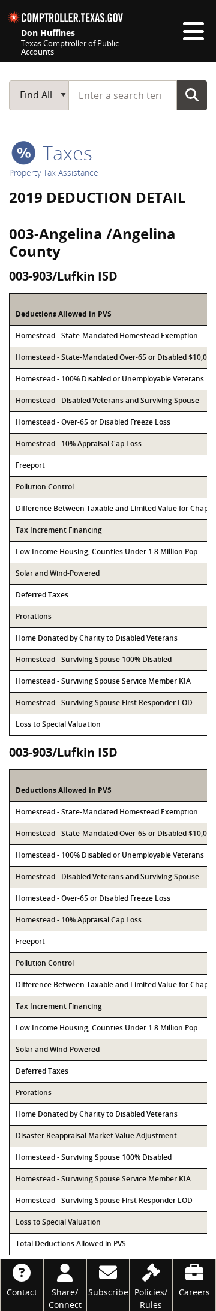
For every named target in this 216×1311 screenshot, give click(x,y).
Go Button (192, 94)
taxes (65, 153)
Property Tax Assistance (53, 172)
